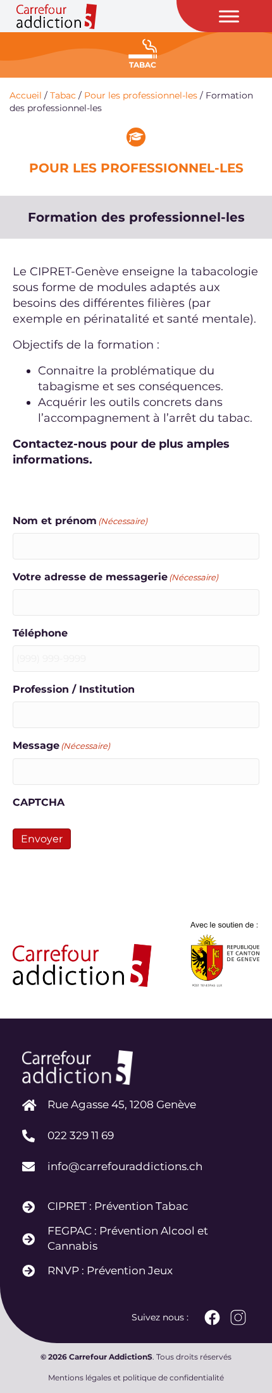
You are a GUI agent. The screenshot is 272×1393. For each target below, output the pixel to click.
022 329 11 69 (80, 1135)
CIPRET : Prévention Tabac (118, 1206)
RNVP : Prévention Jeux (110, 1270)
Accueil (25, 95)
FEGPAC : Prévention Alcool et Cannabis (127, 1238)
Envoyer (42, 839)
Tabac (63, 95)
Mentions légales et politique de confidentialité (136, 1377)
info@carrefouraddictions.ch (124, 1166)
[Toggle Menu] (229, 16)
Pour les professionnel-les (140, 95)
